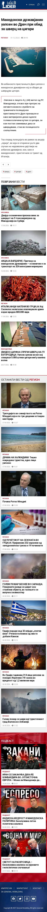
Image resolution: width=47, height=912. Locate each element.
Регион (4, 38)
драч (29, 172)
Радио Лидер (8, 4)
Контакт (37, 888)
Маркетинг (22, 888)
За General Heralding (12, 891)
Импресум (6, 888)
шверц (6, 172)
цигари (18, 172)
